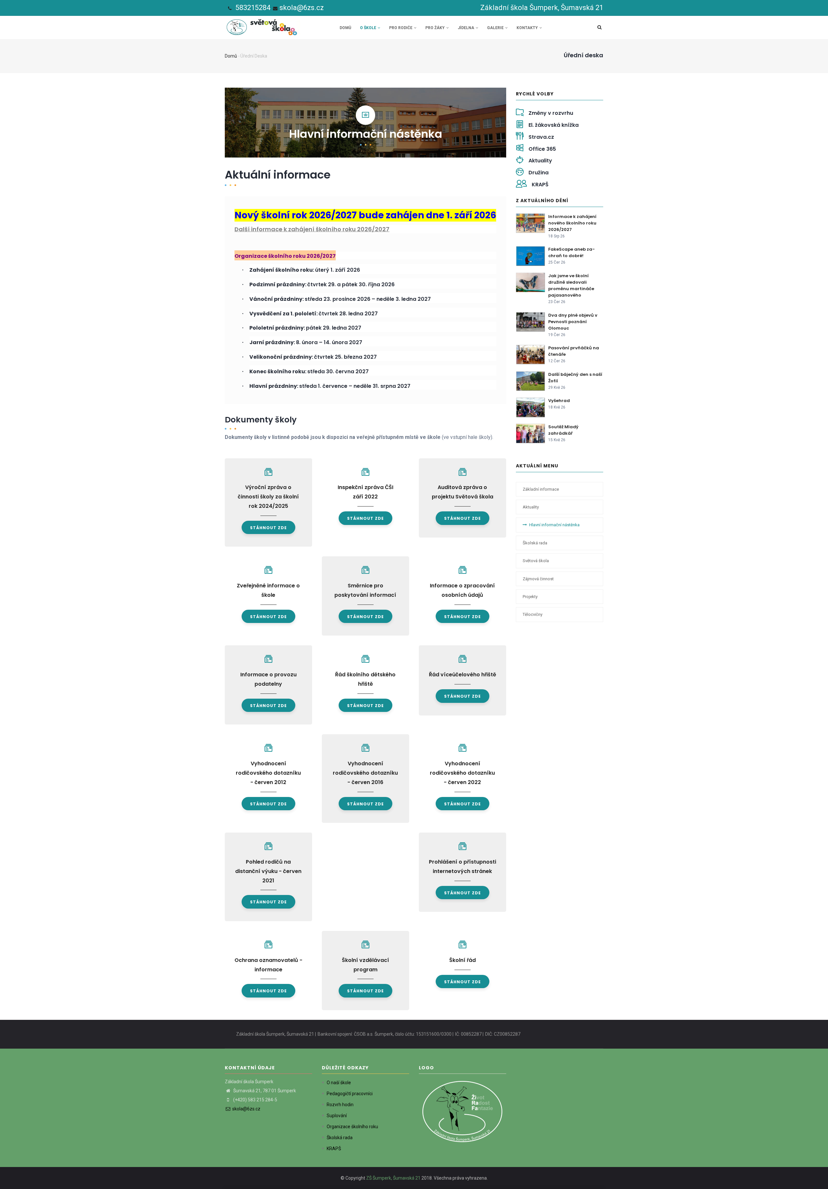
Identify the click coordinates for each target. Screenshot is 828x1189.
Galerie (496, 28)
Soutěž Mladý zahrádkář (563, 430)
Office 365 (542, 149)
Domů (345, 28)
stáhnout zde (268, 527)
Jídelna (466, 28)
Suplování (337, 1115)
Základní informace (541, 489)
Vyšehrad (559, 401)
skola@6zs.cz (301, 8)
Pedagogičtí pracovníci (350, 1093)
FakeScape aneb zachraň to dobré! (571, 252)
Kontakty (528, 28)
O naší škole (339, 1082)
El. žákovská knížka (553, 125)
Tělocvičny (532, 614)
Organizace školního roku (352, 1126)
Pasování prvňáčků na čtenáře (573, 351)
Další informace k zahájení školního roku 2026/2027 (311, 229)
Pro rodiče (401, 28)
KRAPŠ (540, 184)
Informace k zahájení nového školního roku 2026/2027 (572, 223)
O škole (368, 28)
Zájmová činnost (538, 578)
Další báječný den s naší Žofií (575, 377)
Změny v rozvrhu (550, 113)
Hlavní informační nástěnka (554, 524)
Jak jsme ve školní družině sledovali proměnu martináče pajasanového (571, 285)
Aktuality (540, 160)
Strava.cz (541, 137)
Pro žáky (435, 28)
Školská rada (535, 542)
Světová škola (536, 560)
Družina (538, 172)
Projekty (530, 596)
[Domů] (263, 25)
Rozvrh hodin (340, 1104)
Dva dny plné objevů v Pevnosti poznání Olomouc (572, 321)
